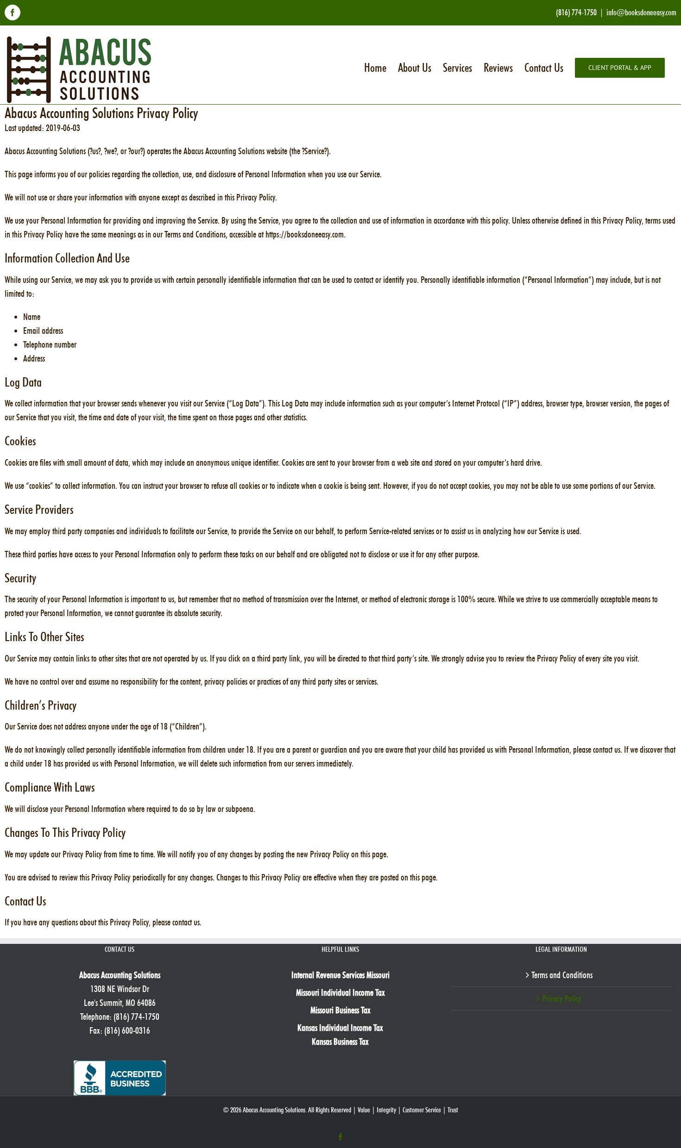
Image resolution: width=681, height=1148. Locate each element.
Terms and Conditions (562, 974)
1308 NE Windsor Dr (119, 988)
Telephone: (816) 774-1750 (119, 1016)
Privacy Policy (561, 998)
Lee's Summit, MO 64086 (120, 1002)
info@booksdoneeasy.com (641, 12)
